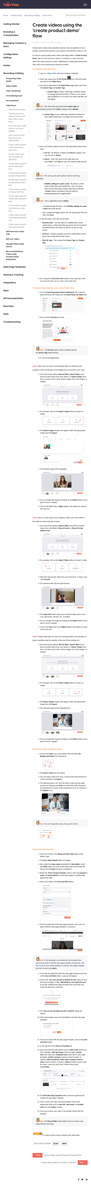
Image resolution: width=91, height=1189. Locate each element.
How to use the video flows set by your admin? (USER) (17, 138)
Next (82, 1162)
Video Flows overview (17, 109)
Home (5, 15)
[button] (85, 4)
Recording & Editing (32, 15)
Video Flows (47, 15)
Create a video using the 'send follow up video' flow (16, 157)
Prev (39, 1155)
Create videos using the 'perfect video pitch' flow (17, 166)
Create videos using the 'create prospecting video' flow (17, 147)
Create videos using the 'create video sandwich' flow (17, 199)
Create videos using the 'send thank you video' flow (17, 208)
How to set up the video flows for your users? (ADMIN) (17, 128)
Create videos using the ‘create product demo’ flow (17, 182)
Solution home (16, 15)
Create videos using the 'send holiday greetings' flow (17, 218)
